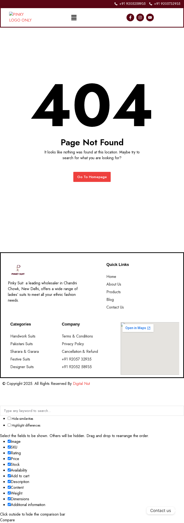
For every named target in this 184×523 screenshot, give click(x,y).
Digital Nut (81, 383)
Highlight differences (25, 425)
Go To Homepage (92, 177)
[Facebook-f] (130, 17)
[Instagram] (140, 17)
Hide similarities (22, 418)
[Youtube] (150, 17)
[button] (74, 17)
